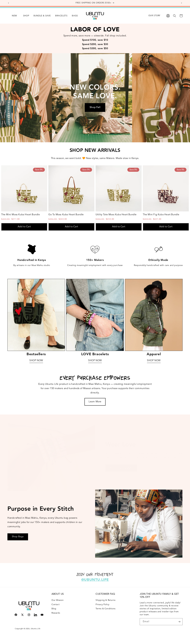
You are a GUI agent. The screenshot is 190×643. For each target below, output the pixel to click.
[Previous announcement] (8, 3)
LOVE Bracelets (95, 354)
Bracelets (61, 16)
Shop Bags (18, 537)
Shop (26, 16)
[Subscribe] (179, 621)
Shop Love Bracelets (121, 468)
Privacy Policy (102, 604)
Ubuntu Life (35, 629)
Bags (75, 16)
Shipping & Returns (105, 600)
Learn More (95, 402)
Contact (56, 604)
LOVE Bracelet (130, 454)
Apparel (154, 354)
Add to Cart (24, 227)
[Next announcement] (181, 3)
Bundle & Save (42, 16)
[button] (24, 16)
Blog (54, 609)
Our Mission (58, 600)
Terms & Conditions (105, 609)
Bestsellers (36, 354)
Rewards (56, 613)
